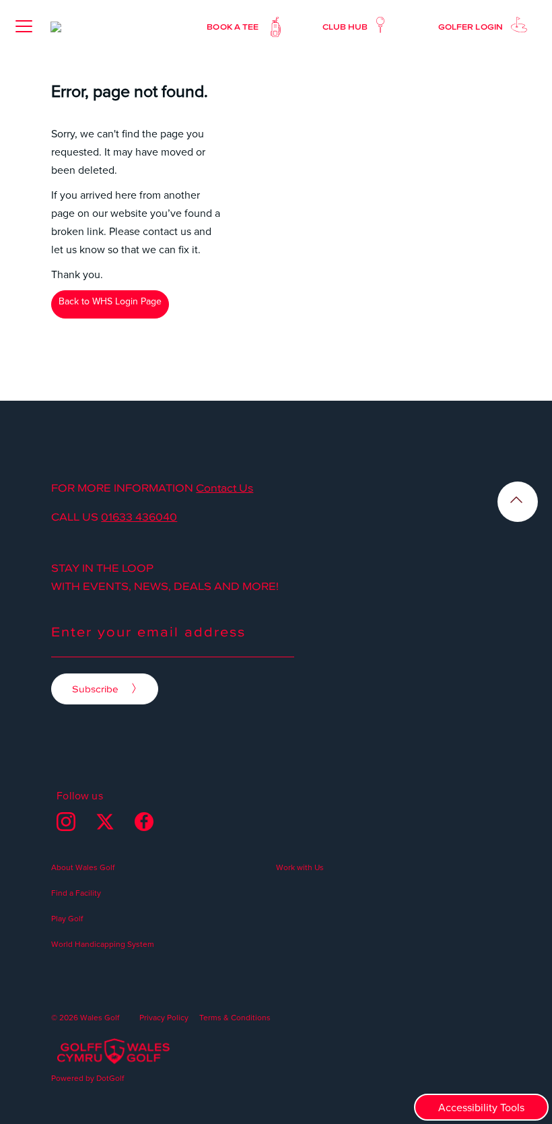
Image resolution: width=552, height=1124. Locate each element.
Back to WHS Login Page (110, 301)
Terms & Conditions (235, 1017)
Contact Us (224, 487)
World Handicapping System (102, 944)
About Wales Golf (82, 867)
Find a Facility (76, 892)
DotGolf (110, 1078)
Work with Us (300, 867)
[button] (23, 26)
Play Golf (67, 918)
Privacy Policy (163, 1017)
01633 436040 (139, 516)
